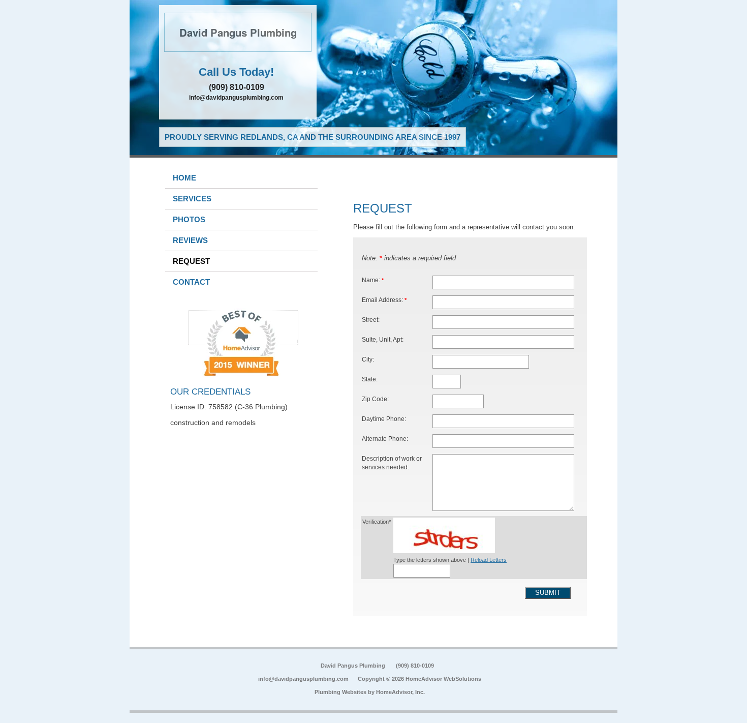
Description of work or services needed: (392, 463)
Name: (373, 280)
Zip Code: (375, 399)
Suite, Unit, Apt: (382, 339)
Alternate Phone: (385, 438)
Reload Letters (489, 560)
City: (368, 359)
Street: (371, 319)
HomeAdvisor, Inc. (400, 692)
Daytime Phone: (384, 418)
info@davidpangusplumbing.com (236, 97)
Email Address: (384, 299)
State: (370, 379)
